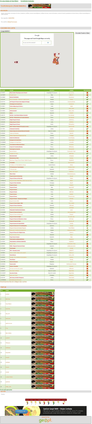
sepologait (71, 207)
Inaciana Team (71, 167)
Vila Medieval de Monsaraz (15, 279)
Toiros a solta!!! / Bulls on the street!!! (18, 252)
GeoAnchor (71, 104)
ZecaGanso (71, 97)
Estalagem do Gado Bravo (15, 142)
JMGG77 (71, 94)
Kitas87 (71, 182)
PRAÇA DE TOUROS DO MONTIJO (18, 230)
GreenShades (71, 137)
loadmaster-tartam (71, 230)
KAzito (71, 164)
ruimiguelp (71, 155)
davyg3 (71, 176)
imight (71, 106)
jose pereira (71, 92)
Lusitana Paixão (9, 376)
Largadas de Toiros (14, 153)
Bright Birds (71, 270)
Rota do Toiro (13, 243)
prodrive (7, 294)
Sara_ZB (8, 313)
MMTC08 (71, 191)
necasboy (71, 144)
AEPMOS (71, 122)
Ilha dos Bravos (13, 151)
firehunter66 (71, 149)
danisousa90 (71, 126)
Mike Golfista (8, 333)
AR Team (71, 218)
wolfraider (8, 362)
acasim (71, 128)
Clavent (7, 367)
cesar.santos (71, 169)
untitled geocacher (71, 246)
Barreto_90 (71, 221)
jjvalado (71, 194)
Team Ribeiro (19, 6)
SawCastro (8, 318)
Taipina (71, 178)
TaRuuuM (71, 205)
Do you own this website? (29, 42)
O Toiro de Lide (13, 169)
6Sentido (71, 198)
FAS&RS (71, 113)
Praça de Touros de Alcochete (16, 214)
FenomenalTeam (71, 101)
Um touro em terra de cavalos (16, 268)
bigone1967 (71, 187)
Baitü (71, 237)
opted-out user (9, 323)
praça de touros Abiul (14, 200)
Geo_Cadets (71, 203)
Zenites (71, 99)
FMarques (8, 342)
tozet (71, 261)
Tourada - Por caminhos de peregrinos (18, 257)
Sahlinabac (8, 347)
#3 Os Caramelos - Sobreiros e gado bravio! (19, 99)
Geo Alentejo (71, 115)
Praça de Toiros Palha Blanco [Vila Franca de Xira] (21, 180)
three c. (71, 200)
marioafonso (71, 131)
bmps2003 (8, 352)
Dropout (71, 214)
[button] (56, 64)
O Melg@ (71, 135)
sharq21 (7, 357)
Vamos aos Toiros (14, 275)
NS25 (71, 189)
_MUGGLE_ (71, 119)
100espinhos (71, 124)
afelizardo (71, 268)
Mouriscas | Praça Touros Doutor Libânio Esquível (21, 160)
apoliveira (8, 381)
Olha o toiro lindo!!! (14, 171)
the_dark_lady (71, 216)
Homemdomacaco (71, 173)
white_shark (71, 108)
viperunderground (71, 212)
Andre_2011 (71, 255)
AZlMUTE (71, 250)
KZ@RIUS (71, 160)
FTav (7, 328)
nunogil (71, 225)
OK (48, 42)
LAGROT (8, 338)
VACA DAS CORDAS (14, 270)
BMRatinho (71, 146)
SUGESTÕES (11, 18)
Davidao (71, 158)
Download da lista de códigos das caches (13, 282)
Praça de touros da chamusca (16, 207)
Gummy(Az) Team (71, 151)
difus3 (71, 180)
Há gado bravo (13, 94)
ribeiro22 (71, 133)
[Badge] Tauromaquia (12, 21)
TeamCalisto (71, 140)
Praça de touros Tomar (15, 234)
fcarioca (71, 257)
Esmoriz (71, 266)
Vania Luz (71, 252)
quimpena (71, 275)
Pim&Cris (71, 171)
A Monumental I (13, 108)
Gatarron (71, 232)
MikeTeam (71, 153)
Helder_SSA (8, 386)
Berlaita (71, 259)
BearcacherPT (71, 162)
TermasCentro (71, 196)
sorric (71, 209)
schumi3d (71, 142)
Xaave (71, 234)
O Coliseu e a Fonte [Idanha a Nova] (18, 164)
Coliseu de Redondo (14, 133)
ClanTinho (8, 308)
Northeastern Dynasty (71, 264)
